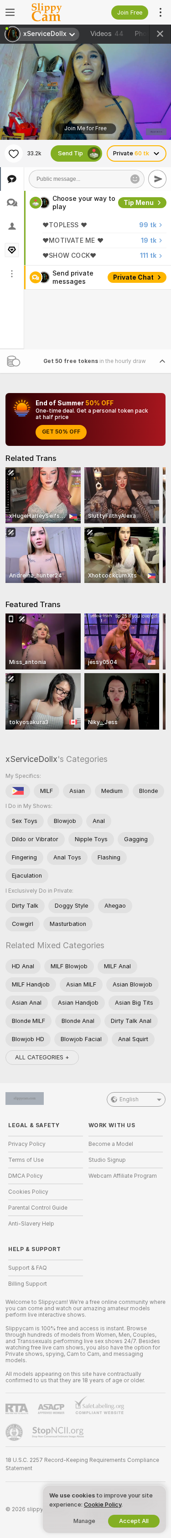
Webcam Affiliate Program (122, 1176)
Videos (107, 34)
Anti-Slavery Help (31, 1224)
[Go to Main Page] (53, 12)
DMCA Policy (25, 1176)
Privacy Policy (27, 1144)
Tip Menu (139, 202)
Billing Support (27, 1284)
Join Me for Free (85, 128)
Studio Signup (107, 1160)
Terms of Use (26, 1160)
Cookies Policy (28, 1192)
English (129, 1099)
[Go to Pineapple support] (15, 1432)
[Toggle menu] (10, 12)
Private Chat (133, 277)
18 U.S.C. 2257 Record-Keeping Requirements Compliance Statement (82, 1464)
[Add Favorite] (14, 153)
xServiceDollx (31, 759)
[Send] (157, 179)
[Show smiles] (135, 179)
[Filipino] (17, 791)
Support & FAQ (27, 1268)
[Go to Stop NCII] (59, 1432)
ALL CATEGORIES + (42, 1057)
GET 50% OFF (61, 432)
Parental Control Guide (37, 1208)
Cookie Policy (102, 1504)
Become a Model (110, 1144)
